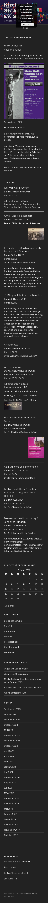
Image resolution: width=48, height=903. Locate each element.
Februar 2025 (10, 714)
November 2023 (12, 740)
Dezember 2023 (12, 735)
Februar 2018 (10, 814)
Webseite (9, 652)
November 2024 (12, 719)
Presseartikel (11, 642)
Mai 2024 (8, 730)
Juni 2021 (8, 772)
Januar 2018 (10, 819)
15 (24, 589)
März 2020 (9, 793)
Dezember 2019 (11, 798)
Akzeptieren (27, 25)
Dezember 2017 (11, 824)
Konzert (8, 636)
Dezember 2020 (12, 777)
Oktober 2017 (11, 835)
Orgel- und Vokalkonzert (16, 669)
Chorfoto (8, 626)
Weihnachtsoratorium (15, 693)
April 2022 (9, 756)
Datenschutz (10, 631)
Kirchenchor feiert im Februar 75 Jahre (23, 687)
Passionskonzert (14, 49)
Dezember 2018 (11, 803)
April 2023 (9, 751)
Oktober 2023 (11, 746)
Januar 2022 (10, 767)
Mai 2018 (8, 809)
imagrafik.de (28, 893)
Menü (25, 28)
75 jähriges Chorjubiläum (16, 674)
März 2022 (9, 761)
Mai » (12, 606)
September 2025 (12, 709)
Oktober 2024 (11, 725)
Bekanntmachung (13, 621)
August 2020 (10, 782)
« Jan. (6, 606)
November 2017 (12, 830)
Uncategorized (11, 647)
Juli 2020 (8, 788)
